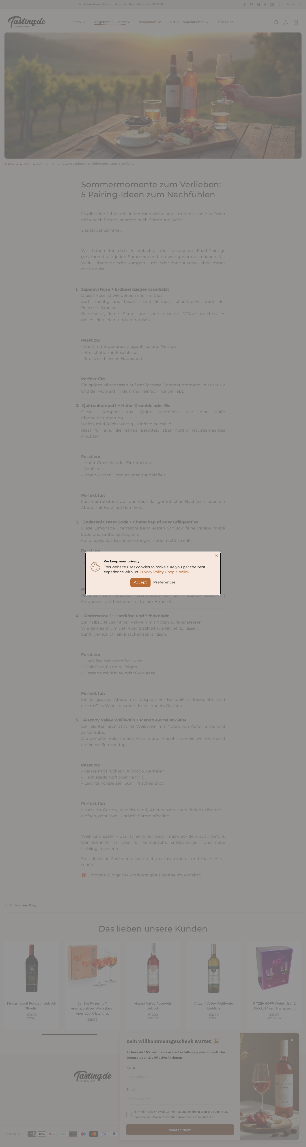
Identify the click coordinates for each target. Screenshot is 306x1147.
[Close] (217, 555)
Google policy (177, 572)
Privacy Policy (152, 572)
